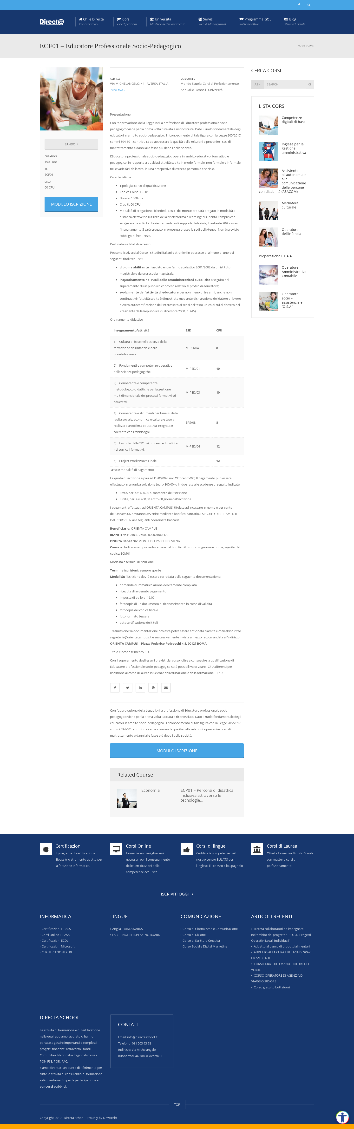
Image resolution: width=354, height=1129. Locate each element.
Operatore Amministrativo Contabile (294, 271)
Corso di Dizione (194, 934)
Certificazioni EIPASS (56, 929)
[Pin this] (153, 688)
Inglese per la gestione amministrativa (294, 148)
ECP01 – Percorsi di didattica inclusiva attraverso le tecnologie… (207, 795)
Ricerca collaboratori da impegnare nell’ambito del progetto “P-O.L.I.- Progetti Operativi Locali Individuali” (281, 934)
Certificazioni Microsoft (58, 946)
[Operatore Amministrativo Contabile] (268, 275)
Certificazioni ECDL (55, 940)
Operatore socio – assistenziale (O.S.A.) (292, 300)
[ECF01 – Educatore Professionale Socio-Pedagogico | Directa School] (52, 21)
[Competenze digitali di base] (268, 125)
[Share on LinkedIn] (140, 688)
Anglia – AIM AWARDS (127, 929)
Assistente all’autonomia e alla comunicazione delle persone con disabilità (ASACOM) (282, 181)
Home (301, 45)
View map (117, 90)
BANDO (70, 144)
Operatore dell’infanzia (291, 231)
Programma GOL (255, 21)
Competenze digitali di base (294, 119)
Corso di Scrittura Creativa (201, 940)
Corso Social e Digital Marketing (205, 946)
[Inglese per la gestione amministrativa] (268, 151)
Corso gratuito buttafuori (272, 987)
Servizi (212, 21)
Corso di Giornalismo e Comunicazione (210, 929)
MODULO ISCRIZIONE (71, 204)
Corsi (127, 21)
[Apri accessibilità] (342, 1117)
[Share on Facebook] (115, 688)
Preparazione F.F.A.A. (276, 256)
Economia (150, 790)
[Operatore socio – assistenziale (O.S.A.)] (268, 301)
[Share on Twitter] (127, 688)
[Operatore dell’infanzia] (268, 237)
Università (167, 21)
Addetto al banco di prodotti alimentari (282, 946)
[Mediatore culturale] (268, 210)
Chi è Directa (91, 21)
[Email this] (166, 688)
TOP (177, 1104)
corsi (311, 45)
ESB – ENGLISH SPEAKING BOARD (136, 934)
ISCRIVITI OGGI (176, 894)
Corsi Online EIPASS (56, 934)
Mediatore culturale (290, 205)
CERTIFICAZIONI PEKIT (58, 952)
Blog (294, 21)
